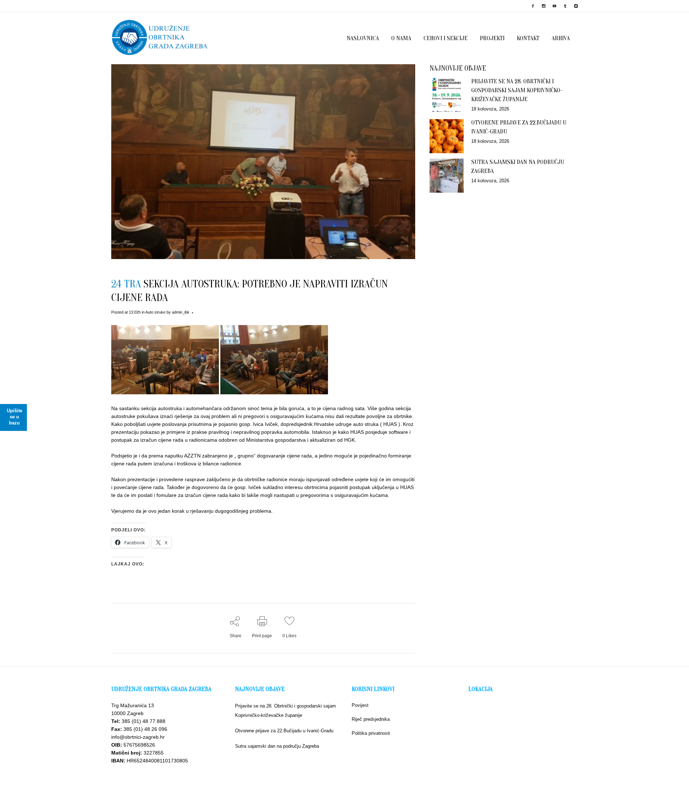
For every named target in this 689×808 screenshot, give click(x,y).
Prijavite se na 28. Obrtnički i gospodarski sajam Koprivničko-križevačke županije (516, 90)
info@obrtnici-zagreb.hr (138, 737)
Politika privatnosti (371, 733)
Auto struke (155, 312)
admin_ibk (180, 312)
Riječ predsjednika (371, 719)
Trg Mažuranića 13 (132, 705)
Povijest (360, 705)
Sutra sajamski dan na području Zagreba (277, 746)
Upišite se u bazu (14, 417)
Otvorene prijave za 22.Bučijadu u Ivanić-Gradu (284, 730)
